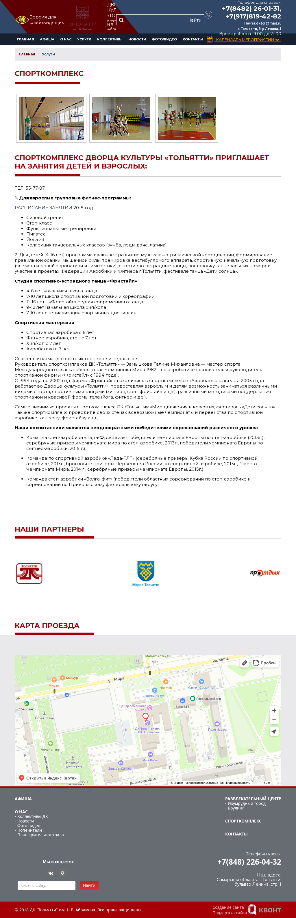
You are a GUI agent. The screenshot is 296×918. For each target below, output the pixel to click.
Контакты (193, 39)
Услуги (84, 39)
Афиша (47, 39)
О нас (65, 39)
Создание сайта (228, 907)
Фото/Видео (164, 39)
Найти (194, 20)
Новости (137, 39)
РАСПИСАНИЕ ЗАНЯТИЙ (43, 207)
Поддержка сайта (229, 912)
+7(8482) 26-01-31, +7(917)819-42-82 (251, 12)
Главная (25, 39)
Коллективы (110, 39)
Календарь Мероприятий (245, 40)
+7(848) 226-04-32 (249, 862)
